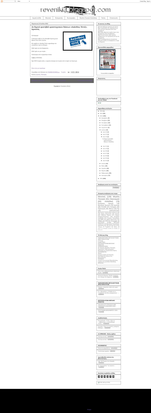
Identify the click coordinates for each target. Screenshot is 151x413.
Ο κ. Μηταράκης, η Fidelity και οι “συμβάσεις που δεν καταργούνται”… (108, 292)
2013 (101, 113)
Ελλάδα (103, 207)
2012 (101, 116)
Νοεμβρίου (104, 120)
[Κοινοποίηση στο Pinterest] (78, 72)
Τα (101, 73)
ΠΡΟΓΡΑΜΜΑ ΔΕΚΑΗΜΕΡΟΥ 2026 (107, 310)
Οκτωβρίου (104, 122)
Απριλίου (104, 168)
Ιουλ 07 (105, 153)
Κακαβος (116, 228)
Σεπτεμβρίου (105, 125)
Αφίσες (115, 227)
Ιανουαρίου (104, 175)
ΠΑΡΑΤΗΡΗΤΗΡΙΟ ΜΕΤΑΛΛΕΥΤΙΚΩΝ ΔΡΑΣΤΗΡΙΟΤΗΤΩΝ (108, 238)
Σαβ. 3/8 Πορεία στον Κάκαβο (106, 361)
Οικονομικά (114, 199)
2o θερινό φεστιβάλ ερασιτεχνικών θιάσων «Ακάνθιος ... (108, 141)
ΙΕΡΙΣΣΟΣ (101, 263)
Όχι (118, 209)
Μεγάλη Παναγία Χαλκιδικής (88, 18)
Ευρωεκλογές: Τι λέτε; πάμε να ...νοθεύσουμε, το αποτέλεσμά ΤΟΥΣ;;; (106, 322)
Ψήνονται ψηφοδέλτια (104, 348)
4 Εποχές (100, 240)
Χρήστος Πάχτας (106, 215)
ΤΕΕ (107, 225)
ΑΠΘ (106, 221)
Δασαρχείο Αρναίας (107, 228)
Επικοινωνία (114, 18)
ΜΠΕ (102, 219)
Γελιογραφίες (113, 221)
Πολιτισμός (43, 74)
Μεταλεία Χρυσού (104, 205)
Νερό (112, 225)
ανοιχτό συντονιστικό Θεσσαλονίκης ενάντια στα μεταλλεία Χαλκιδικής (108, 261)
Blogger (89, 409)
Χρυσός (117, 213)
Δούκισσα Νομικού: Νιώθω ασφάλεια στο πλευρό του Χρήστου (108, 276)
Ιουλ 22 (105, 132)
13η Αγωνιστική (102, 336)
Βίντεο (111, 209)
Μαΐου (103, 166)
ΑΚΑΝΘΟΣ (101, 259)
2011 (101, 178)
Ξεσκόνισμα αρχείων (103, 351)
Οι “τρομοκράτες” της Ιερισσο (106, 365)
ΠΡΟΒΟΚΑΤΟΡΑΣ (103, 246)
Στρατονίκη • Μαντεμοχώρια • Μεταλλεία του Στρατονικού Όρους (107, 249)
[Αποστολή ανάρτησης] (68, 72)
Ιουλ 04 (105, 158)
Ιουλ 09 (105, 151)
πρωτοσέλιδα (104, 73)
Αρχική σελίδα (36, 18)
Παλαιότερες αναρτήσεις (84, 80)
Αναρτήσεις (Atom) (65, 86)
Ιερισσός (38, 74)
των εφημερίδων (110, 73)
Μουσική (48, 18)
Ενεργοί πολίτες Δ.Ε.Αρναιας (106, 254)
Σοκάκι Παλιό (101, 242)
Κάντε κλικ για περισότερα (38, 68)
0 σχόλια (63, 72)
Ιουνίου (103, 163)
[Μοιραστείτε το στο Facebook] (76, 72)
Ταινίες (103, 18)
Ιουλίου (103, 130)
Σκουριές (113, 207)
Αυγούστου (104, 127)
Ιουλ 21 (105, 134)
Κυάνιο (99, 229)
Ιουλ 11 (105, 146)
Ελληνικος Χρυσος (105, 203)
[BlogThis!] (73, 72)
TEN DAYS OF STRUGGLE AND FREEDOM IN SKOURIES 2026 (107, 305)
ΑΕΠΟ (99, 228)
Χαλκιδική (109, 201)
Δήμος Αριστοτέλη (112, 219)
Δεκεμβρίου (104, 118)
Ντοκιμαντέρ (59, 18)
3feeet (99, 253)
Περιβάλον (108, 227)
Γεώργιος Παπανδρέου (113, 218)
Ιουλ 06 (105, 155)
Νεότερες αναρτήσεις (38, 80)
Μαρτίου (103, 170)
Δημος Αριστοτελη (106, 213)
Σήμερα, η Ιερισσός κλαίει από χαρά (108, 287)
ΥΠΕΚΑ (100, 221)
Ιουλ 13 (105, 136)
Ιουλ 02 (105, 160)
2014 (101, 111)
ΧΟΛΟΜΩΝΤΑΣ (102, 252)
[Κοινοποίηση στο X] (75, 72)
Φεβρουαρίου (105, 173)
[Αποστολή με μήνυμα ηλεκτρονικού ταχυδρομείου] (71, 72)
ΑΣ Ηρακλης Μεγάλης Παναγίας (106, 247)
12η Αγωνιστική (102, 339)
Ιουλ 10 (105, 148)
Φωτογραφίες (71, 18)
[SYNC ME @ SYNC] (104, 382)
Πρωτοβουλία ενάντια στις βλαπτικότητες (105, 256)
